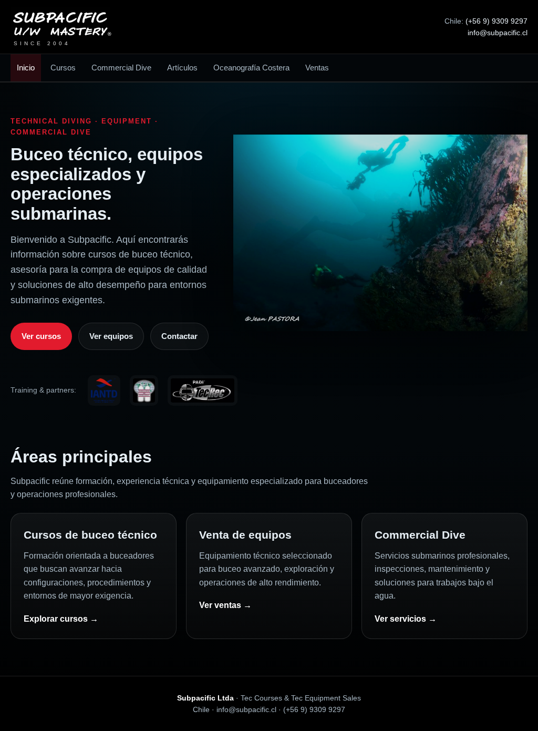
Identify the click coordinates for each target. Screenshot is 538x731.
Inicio (26, 67)
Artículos (182, 67)
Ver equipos (111, 336)
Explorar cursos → (61, 618)
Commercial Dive (121, 67)
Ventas (317, 67)
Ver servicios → (406, 618)
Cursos (63, 67)
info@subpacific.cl (497, 32)
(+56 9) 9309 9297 (496, 21)
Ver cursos (41, 336)
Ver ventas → (225, 605)
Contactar (179, 336)
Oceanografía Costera (251, 67)
